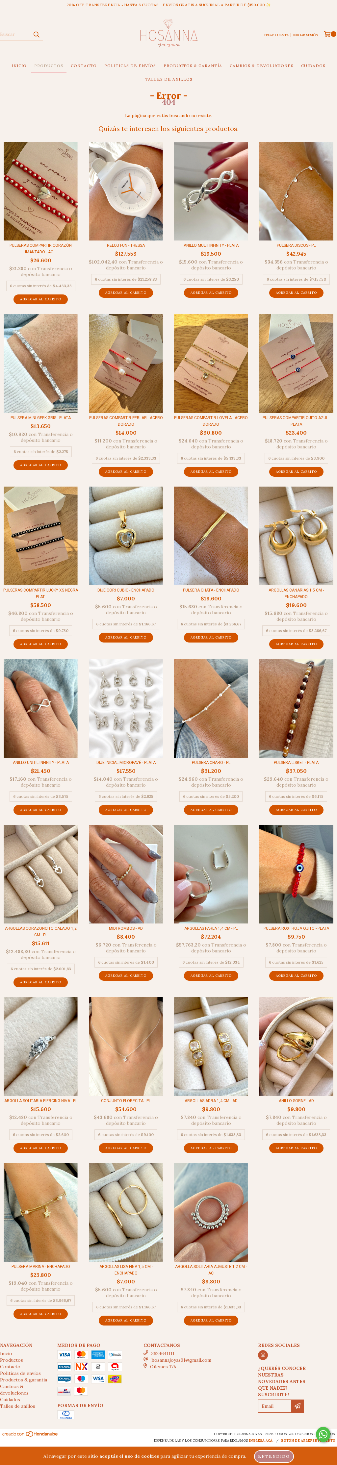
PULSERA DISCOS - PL (296, 245)
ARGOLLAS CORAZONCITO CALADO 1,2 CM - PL (41, 931)
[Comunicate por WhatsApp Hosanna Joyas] (323, 1434)
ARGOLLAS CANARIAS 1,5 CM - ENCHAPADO (296, 593)
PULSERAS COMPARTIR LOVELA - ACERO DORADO (211, 421)
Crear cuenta (276, 35)
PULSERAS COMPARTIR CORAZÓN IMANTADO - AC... (41, 248)
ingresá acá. (261, 1440)
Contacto (84, 65)
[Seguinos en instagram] (263, 1355)
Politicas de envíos (130, 65)
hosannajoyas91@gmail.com (181, 1360)
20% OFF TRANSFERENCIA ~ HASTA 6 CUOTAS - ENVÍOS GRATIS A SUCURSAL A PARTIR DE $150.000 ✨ (168, 4)
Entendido (274, 1456)
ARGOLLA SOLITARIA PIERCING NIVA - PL (40, 1101)
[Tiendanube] (30, 1436)
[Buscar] (36, 34)
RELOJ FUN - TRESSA (126, 245)
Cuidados (313, 65)
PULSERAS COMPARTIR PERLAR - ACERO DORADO (126, 421)
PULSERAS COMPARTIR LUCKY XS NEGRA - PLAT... (40, 593)
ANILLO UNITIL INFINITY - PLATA (41, 762)
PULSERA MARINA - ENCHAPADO (41, 1266)
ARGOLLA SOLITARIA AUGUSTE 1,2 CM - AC (211, 1270)
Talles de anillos (169, 79)
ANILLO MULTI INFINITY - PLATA (211, 245)
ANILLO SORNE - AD (296, 1101)
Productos (48, 65)
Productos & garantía (193, 65)
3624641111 (162, 1353)
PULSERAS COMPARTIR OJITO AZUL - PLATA (296, 421)
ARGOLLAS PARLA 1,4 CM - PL (211, 928)
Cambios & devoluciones (262, 65)
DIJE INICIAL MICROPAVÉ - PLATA (126, 762)
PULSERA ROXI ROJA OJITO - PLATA (296, 928)
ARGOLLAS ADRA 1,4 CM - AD (211, 1101)
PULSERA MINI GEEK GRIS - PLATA (41, 418)
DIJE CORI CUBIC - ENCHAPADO (125, 590)
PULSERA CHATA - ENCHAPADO (211, 590)
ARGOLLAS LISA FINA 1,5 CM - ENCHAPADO (126, 1270)
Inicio (19, 65)
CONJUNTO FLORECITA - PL (126, 1101)
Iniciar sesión (305, 35)
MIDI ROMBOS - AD (126, 928)
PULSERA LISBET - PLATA (296, 762)
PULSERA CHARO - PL (211, 762)
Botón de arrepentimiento (308, 1440)
